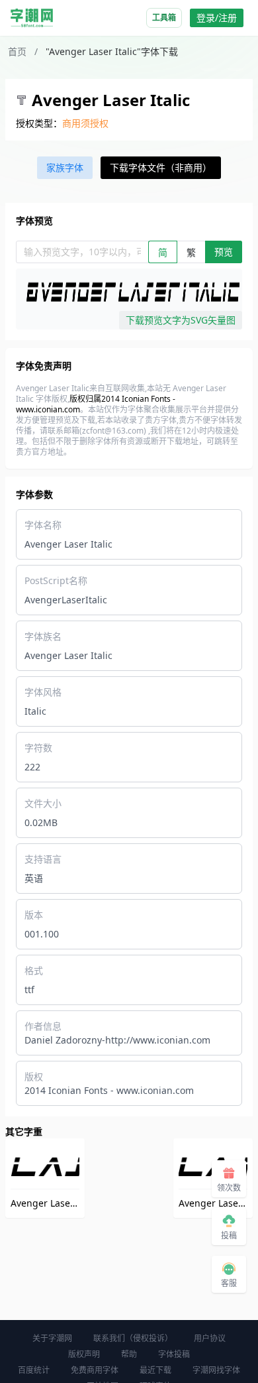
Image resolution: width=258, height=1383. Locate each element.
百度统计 (34, 1370)
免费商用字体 (94, 1370)
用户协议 (210, 1338)
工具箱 (164, 17)
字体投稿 (174, 1354)
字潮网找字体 (216, 1370)
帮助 (129, 1354)
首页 (17, 51)
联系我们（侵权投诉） (133, 1338)
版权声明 (84, 1354)
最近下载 (155, 1370)
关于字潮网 (52, 1338)
